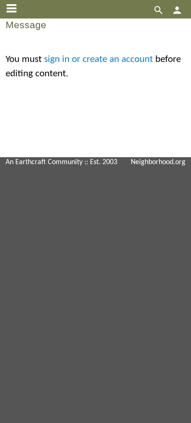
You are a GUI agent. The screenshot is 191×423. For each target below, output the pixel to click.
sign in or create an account (98, 59)
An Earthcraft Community (44, 162)
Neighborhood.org (158, 162)
